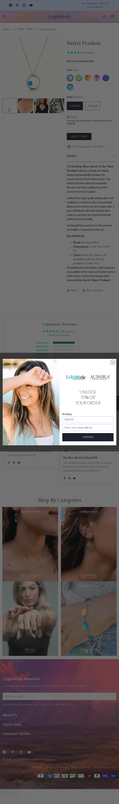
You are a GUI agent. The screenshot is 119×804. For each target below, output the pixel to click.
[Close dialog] (113, 362)
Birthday (67, 414)
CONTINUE (87, 437)
